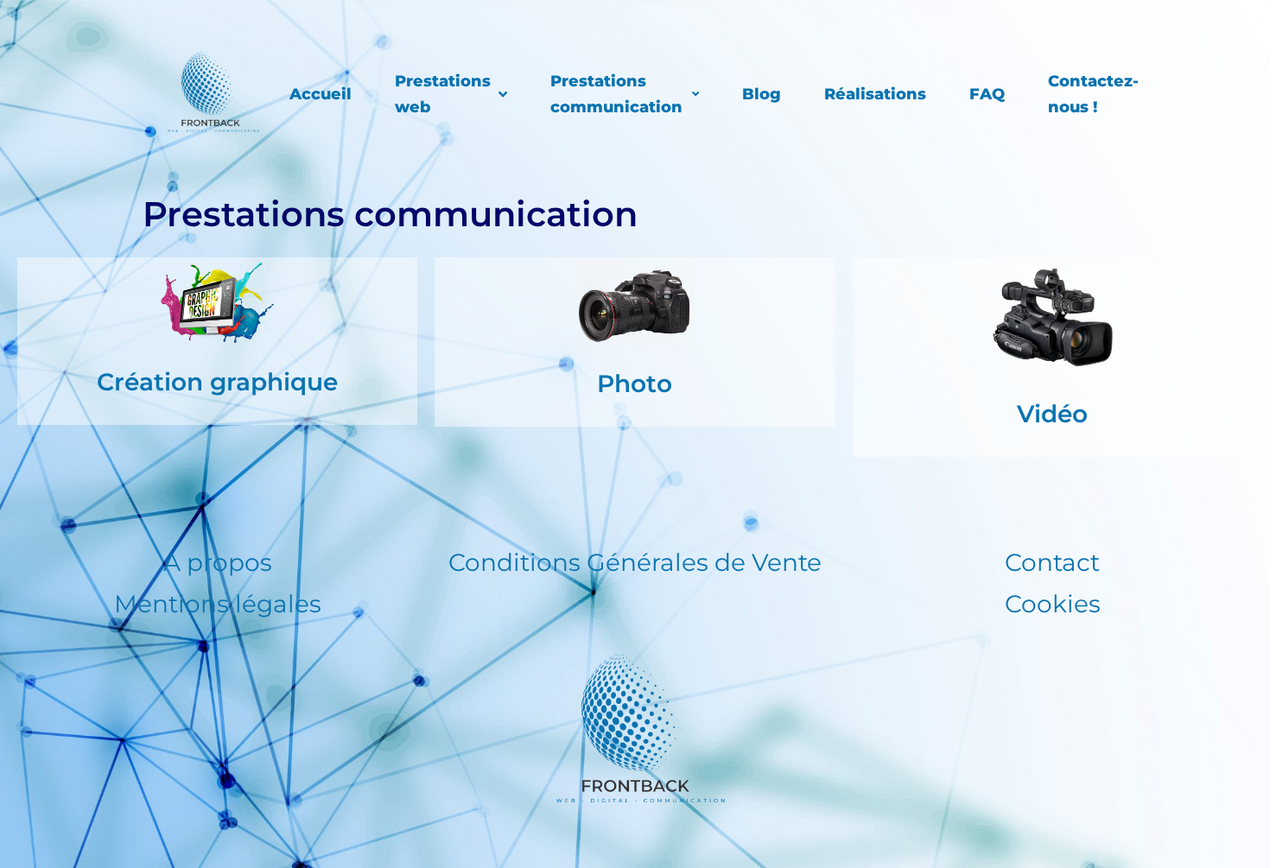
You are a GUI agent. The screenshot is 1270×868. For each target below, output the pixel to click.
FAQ (987, 94)
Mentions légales (217, 603)
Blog (761, 94)
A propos (217, 562)
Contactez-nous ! (1093, 94)
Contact (1052, 562)
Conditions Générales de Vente (635, 562)
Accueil (320, 94)
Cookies (1053, 603)
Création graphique (217, 381)
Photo (634, 383)
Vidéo (1052, 413)
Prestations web (443, 94)
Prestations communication (616, 94)
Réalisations (875, 94)
